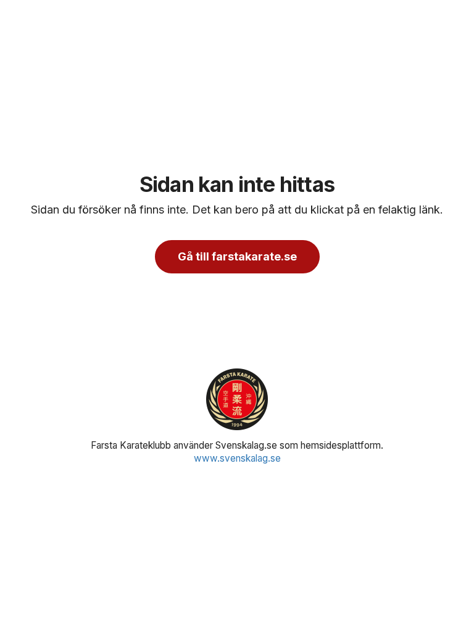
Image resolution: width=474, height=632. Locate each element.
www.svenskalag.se (237, 458)
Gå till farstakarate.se (237, 256)
